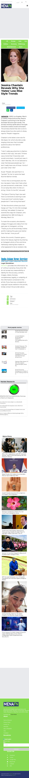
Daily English (7, 739)
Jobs (5, 730)
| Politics (5, 44)
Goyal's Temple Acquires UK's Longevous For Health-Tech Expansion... (13, 493)
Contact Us (6, 724)
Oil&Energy (23, 44)
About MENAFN (8, 728)
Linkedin (12, 763)
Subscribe (16, 749)
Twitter (11, 757)
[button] (21, 2)
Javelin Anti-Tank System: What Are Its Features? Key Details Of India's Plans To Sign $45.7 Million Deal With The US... (13, 532)
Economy (13, 44)
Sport (19, 47)
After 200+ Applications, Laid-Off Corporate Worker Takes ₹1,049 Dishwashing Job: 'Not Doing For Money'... (14, 455)
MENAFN (4, 116)
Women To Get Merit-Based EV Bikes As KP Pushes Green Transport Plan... (14, 553)
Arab (20, 41)
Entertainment (9, 47)
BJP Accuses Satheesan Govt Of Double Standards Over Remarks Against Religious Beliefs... (14, 578)
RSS (11, 766)
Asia (25, 41)
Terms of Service (8, 720)
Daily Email (12, 761)
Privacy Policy (7, 722)
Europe (13, 41)
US (5, 41)
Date (3, 103)
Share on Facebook (11, 107)
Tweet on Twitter (20, 107)
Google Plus (13, 759)
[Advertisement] (14, 23)
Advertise (6, 726)
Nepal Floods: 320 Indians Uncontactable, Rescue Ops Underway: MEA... (13, 475)
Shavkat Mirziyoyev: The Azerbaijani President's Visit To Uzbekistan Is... (21, 347)
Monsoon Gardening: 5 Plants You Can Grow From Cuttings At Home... (13, 512)
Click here (14, 714)
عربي (17, 2)
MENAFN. (11, 773)
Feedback (6, 733)
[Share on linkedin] (11, 110)
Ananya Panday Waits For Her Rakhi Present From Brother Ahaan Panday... (13, 614)
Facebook (12, 755)
